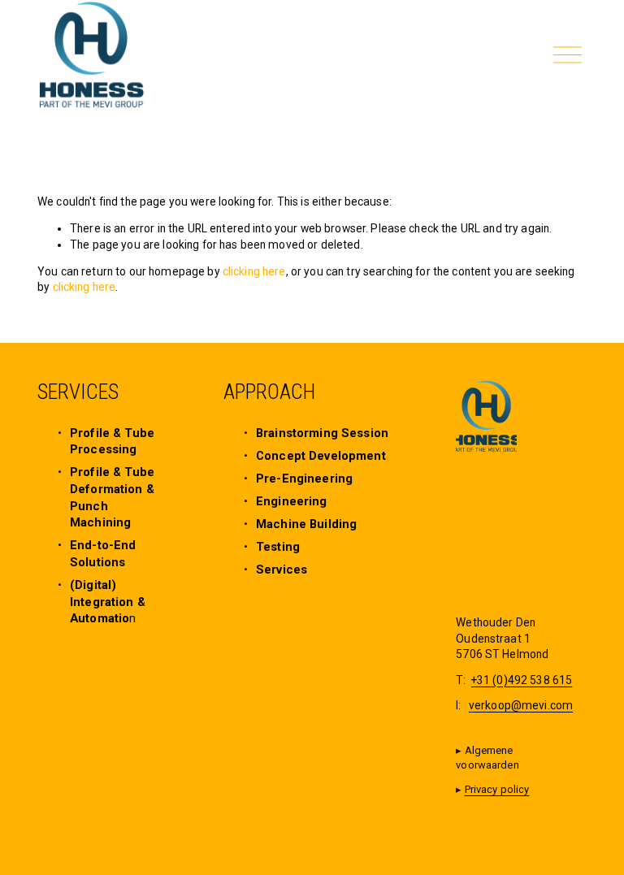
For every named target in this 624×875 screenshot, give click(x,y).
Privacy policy (497, 789)
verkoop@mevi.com (521, 705)
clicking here (254, 271)
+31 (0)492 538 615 (522, 680)
